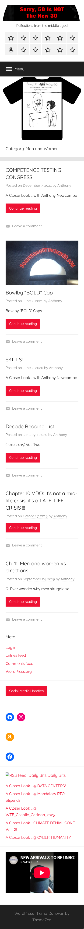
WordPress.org (19, 671)
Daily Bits (57, 775)
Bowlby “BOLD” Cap (29, 292)
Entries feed (16, 655)
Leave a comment (27, 226)
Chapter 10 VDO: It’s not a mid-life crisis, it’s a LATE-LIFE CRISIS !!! (41, 500)
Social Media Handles (26, 691)
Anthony (64, 185)
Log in (11, 647)
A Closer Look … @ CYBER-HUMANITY (38, 837)
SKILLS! (14, 359)
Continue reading (23, 208)
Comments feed (19, 663)
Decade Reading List (30, 426)
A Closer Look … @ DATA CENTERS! (36, 786)
